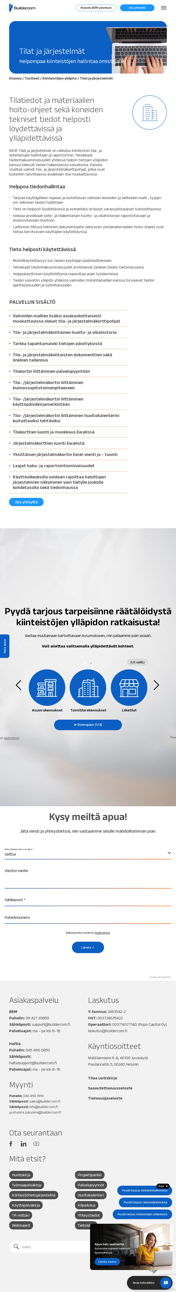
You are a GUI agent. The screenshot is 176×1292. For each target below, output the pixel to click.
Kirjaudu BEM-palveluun (96, 7)
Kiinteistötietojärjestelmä (33, 1195)
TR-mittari (20, 1215)
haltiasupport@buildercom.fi (33, 1063)
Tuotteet (32, 78)
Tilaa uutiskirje (102, 1078)
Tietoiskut (86, 1225)
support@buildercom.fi (51, 1024)
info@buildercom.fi (43, 1107)
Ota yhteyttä (137, 7)
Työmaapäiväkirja (26, 1185)
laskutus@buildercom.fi (107, 1031)
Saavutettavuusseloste (110, 1088)
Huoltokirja (21, 1175)
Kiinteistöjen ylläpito (59, 78)
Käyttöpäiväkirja (26, 1205)
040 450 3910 (33, 1096)
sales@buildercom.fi (44, 1101)
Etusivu (15, 78)
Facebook (11, 1144)
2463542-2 (117, 1011)
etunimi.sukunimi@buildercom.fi (37, 1112)
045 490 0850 (38, 1050)
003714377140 (124, 1024)
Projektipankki (90, 1175)
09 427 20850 (37, 1018)
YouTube (36, 1144)
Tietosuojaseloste (105, 1098)
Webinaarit (21, 1225)
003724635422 (110, 1018)
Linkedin (23, 1144)
